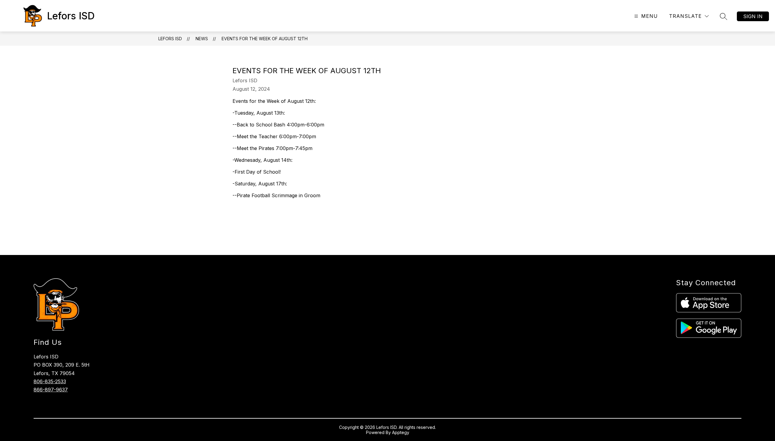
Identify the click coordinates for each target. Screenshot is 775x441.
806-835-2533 (50, 381)
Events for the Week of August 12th (265, 38)
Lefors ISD (170, 38)
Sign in (753, 16)
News (202, 38)
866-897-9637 (51, 390)
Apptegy (400, 432)
